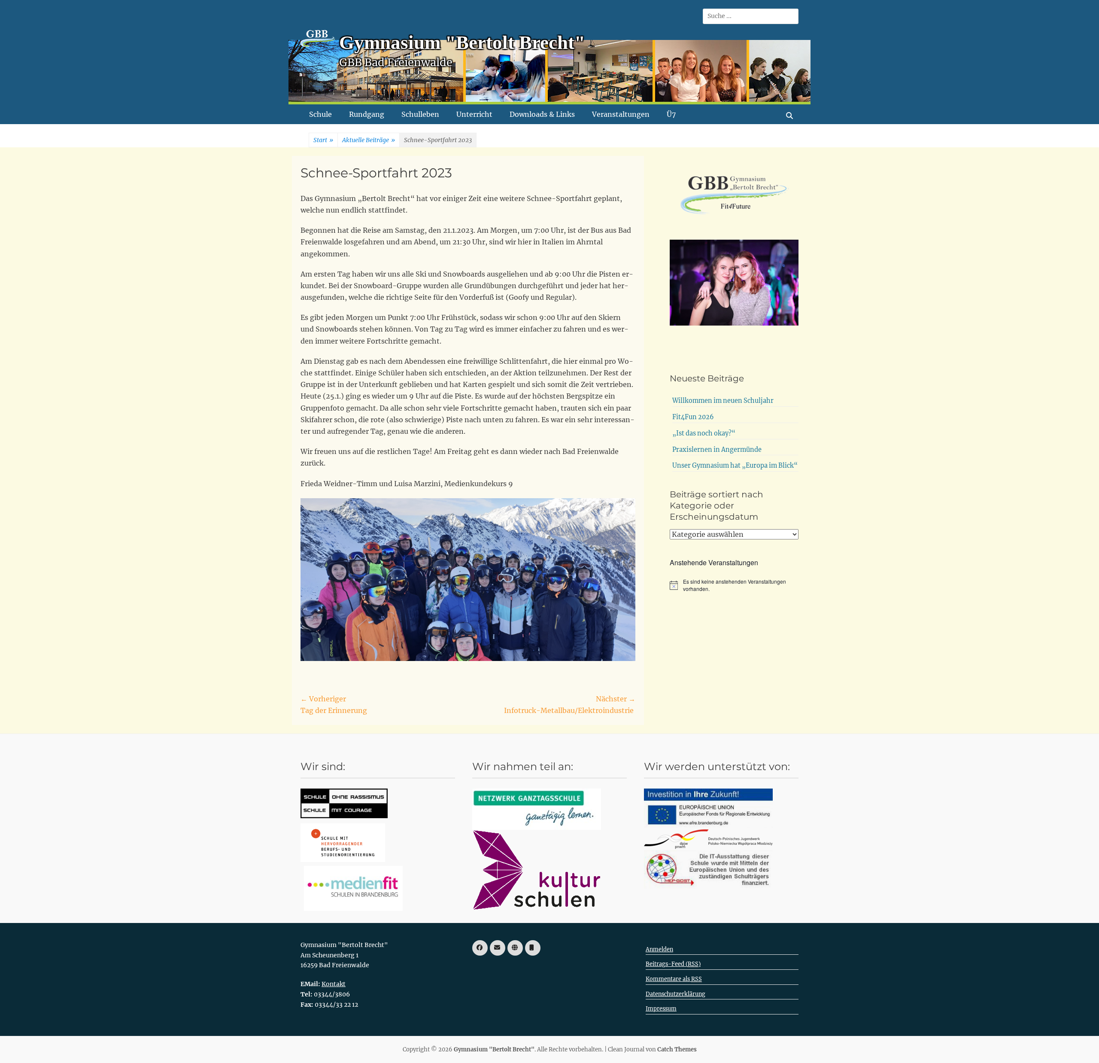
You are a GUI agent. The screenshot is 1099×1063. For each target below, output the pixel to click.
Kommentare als (674, 979)
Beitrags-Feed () (673, 964)
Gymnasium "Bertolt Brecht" (462, 42)
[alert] (734, 585)
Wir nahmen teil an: (522, 766)
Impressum (661, 1008)
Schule (320, 114)
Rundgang (366, 114)
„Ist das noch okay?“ (703, 433)
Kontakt (334, 984)
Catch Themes (677, 1049)
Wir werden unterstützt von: (717, 766)
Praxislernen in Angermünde (717, 450)
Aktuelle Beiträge (368, 140)
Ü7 (671, 114)
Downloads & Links (542, 114)
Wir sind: (323, 766)
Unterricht (474, 114)
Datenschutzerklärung (675, 994)
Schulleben (420, 114)
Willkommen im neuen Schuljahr (723, 401)
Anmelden (659, 949)
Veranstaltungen (621, 114)
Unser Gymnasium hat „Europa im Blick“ (735, 465)
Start (323, 140)
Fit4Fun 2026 (693, 417)
